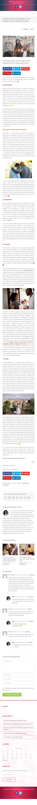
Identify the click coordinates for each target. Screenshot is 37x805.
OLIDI (5, 483)
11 (17, 754)
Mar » (7, 760)
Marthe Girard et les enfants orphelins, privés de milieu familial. (18, 724)
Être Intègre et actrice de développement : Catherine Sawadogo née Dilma (18, 728)
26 (21, 758)
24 (12, 758)
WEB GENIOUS (31, 789)
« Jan (4, 760)
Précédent (25, 29)
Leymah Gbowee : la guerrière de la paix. (13, 737)
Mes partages (25, 483)
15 (3, 756)
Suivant (31, 29)
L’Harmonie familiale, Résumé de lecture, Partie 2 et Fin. (10, 559)
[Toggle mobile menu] (33, 14)
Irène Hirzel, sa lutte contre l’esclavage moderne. (15, 720)
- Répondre (32, 575)
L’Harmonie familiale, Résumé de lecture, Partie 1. (26, 558)
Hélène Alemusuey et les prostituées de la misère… (16, 733)
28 (30, 758)
